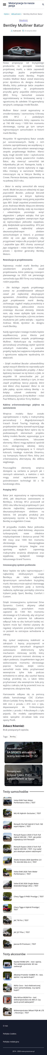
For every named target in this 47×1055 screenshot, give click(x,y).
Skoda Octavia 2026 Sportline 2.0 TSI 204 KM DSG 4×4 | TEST (27, 861)
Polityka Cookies (9, 1033)
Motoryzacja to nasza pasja (21, 4)
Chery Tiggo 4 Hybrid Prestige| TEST (27, 908)
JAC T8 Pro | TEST (21, 920)
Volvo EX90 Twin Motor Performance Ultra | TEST (24, 801)
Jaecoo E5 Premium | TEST (25, 944)
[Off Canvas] (4, 4)
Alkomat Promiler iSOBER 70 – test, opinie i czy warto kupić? (28, 976)
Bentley (13, 736)
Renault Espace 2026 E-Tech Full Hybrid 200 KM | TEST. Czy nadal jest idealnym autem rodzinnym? (27, 848)
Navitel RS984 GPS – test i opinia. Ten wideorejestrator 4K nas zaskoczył (27, 964)
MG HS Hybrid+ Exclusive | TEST (27, 813)
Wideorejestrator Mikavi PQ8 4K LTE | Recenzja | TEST (29, 1011)
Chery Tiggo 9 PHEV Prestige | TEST (29, 896)
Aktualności (23, 20)
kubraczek (17, 31)
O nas (5, 1026)
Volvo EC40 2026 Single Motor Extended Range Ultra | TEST (26, 884)
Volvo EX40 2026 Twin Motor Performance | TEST (25, 872)
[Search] (43, 4)
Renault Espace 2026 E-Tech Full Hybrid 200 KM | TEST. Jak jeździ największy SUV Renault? (27, 837)
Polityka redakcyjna (11, 1041)
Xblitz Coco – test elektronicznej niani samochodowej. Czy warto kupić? (27, 987)
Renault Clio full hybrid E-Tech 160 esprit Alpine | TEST (28, 825)
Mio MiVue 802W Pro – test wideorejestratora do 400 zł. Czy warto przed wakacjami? (27, 999)
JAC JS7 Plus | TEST (22, 932)
